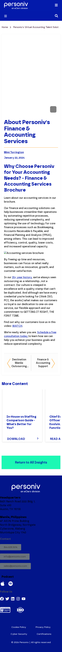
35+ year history (22, 277)
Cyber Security (19, 634)
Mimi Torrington (14, 152)
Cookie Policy (18, 627)
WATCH (17, 325)
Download (16, 439)
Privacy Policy (43, 627)
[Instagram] (18, 599)
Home (5, 27)
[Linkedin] (13, 599)
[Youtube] (23, 599)
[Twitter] (7, 599)
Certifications (44, 634)
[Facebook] (2, 599)
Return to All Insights (31, 462)
